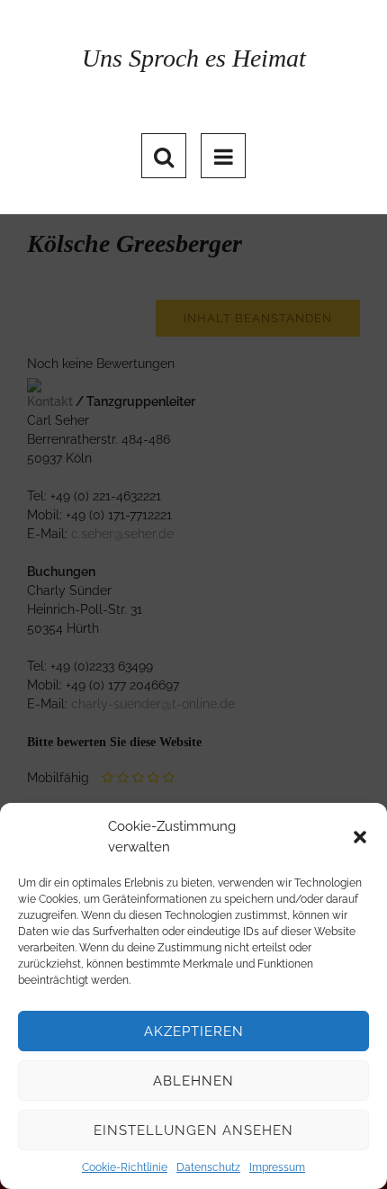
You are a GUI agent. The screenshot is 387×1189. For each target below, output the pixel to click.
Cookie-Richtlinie (124, 1167)
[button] (360, 837)
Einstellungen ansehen (193, 1130)
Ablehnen (193, 1081)
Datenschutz (208, 1167)
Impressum (277, 1167)
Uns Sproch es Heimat (194, 58)
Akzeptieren (194, 1031)
